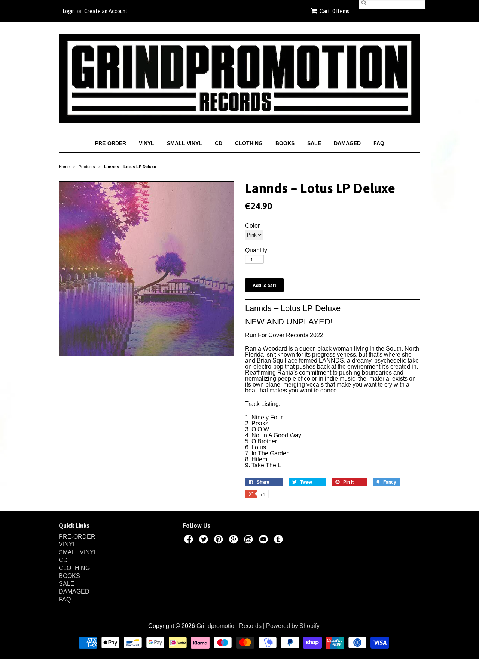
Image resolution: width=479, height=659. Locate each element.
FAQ (378, 143)
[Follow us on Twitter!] (204, 540)
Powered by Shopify (293, 626)
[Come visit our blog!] (279, 540)
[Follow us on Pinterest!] (219, 540)
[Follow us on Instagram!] (249, 540)
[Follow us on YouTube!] (264, 540)
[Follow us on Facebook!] (189, 540)
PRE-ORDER (110, 143)
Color (252, 226)
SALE (314, 143)
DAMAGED (347, 143)
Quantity (256, 250)
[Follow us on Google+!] (234, 540)
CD (218, 143)
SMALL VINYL (184, 143)
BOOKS (285, 143)
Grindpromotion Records (229, 626)
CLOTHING (249, 143)
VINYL (146, 143)
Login (68, 11)
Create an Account (106, 11)
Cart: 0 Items (334, 11)
